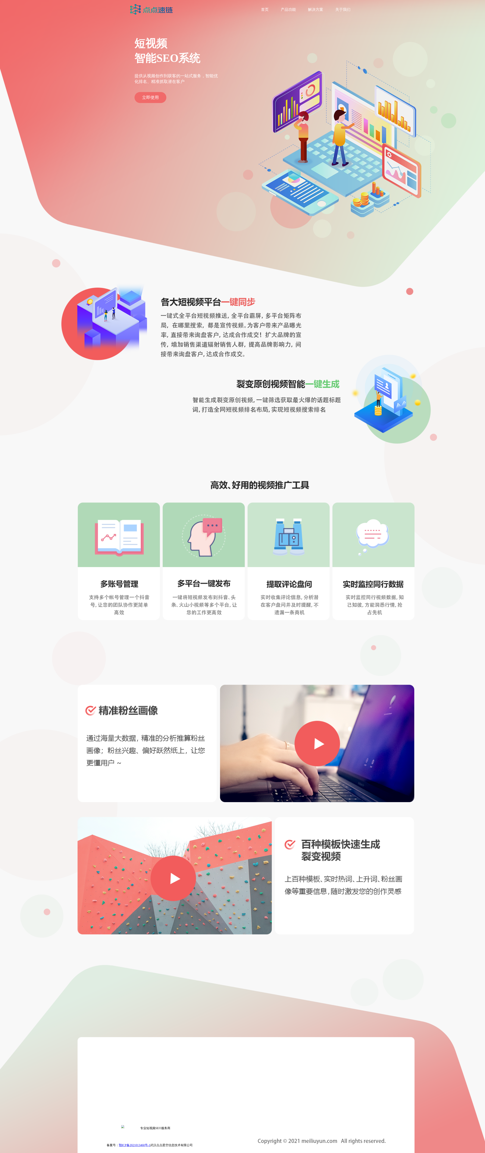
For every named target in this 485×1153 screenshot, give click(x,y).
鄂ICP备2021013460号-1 (134, 1145)
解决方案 (315, 9)
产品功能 (288, 9)
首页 (265, 9)
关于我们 (342, 9)
